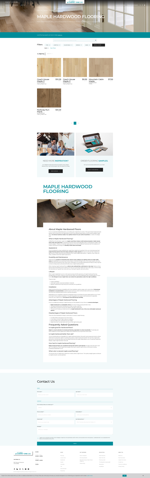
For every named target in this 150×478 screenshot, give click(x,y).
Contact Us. (60, 35)
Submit (75, 443)
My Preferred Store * (80, 419)
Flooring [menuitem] (62, 455)
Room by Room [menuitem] (121, 457)
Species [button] (78, 45)
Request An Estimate (132, 5)
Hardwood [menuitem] (62, 459)
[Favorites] (142, 5)
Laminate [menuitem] (62, 464)
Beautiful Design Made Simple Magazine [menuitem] (86, 460)
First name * (39, 391)
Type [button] (47, 45)
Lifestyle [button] (56, 45)
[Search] (96, 40)
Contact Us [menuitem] (120, 462)
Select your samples (93, 169)
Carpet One (39, 10)
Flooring (45, 10)
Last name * (78, 391)
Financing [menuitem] (62, 470)
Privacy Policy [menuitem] (121, 466)
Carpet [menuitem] (61, 462)
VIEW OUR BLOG (54, 171)
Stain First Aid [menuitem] (102, 457)
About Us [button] (23, 5)
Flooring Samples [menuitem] (83, 457)
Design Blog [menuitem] (82, 463)
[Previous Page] (71, 123)
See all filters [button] (97, 45)
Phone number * (40, 411)
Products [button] (7, 5)
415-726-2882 (15, 2)
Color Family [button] (67, 45)
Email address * (79, 411)
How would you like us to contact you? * (45, 404)
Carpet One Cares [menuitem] (122, 459)
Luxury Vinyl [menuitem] (63, 457)
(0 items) (144, 5)
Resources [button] (15, 5)
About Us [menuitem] (120, 455)
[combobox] (74, 40)
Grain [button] (86, 45)
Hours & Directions (120, 5)
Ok (124, 475)
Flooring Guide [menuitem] (102, 459)
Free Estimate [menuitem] (63, 468)
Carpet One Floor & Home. (22, 471)
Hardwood (51, 10)
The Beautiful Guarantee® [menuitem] (104, 462)
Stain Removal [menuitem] (102, 455)
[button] (140, 5)
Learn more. (90, 475)
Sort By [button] (49, 53)
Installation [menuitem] (101, 466)
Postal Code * (39, 419)
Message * (39, 426)
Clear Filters (53, 48)
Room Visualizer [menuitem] (83, 455)
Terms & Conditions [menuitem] (122, 464)
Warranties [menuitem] (101, 464)
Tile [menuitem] (61, 466)
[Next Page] (78, 123)
